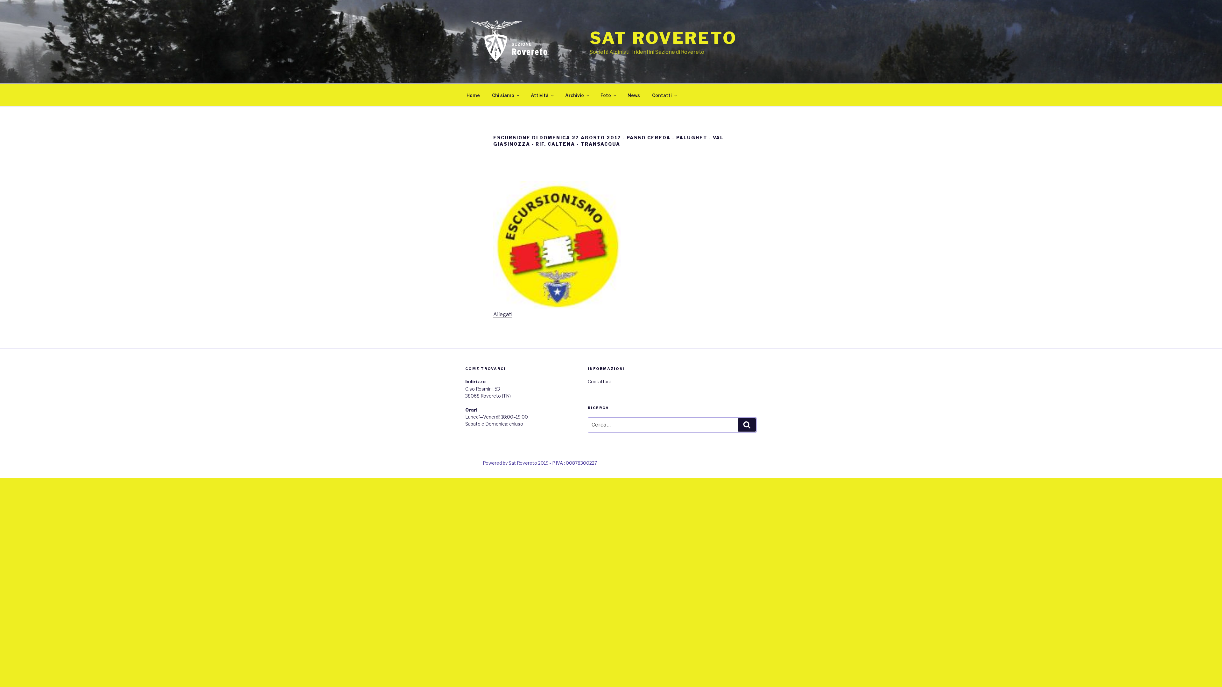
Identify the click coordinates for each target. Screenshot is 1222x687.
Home (473, 95)
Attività (540, 95)
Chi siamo (503, 95)
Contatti (662, 95)
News (634, 95)
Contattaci (599, 381)
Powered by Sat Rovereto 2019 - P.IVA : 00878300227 (540, 463)
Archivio (574, 95)
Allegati (502, 314)
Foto (605, 95)
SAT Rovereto (663, 38)
